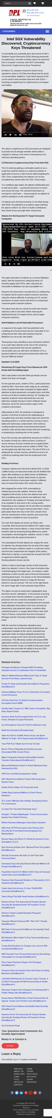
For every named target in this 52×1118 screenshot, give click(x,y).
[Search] (29, 3)
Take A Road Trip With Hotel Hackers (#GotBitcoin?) (25, 897)
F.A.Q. (16, 1079)
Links (16, 1077)
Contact (18, 1085)
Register (31, 1082)
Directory (19, 1074)
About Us (18, 1071)
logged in (17, 1059)
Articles (18, 1082)
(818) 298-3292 (32, 10)
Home (29, 1069)
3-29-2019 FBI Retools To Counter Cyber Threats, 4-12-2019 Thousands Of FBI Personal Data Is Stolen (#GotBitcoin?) (25, 982)
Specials (18, 1069)
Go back (10, 1046)
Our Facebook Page (11, 1026)
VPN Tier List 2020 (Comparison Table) (19, 774)
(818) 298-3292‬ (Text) (35, 13)
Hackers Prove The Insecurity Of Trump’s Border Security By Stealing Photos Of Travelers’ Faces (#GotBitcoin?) (24, 905)
